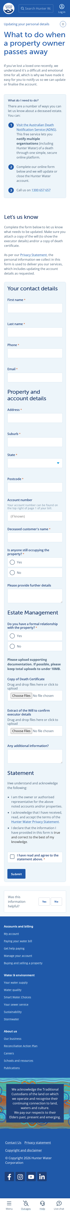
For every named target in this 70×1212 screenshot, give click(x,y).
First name (15, 300)
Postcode (14, 479)
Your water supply (16, 982)
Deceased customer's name (27, 529)
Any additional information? (28, 746)
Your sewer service (16, 1004)
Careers (9, 1053)
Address (13, 410)
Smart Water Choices (17, 997)
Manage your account (18, 955)
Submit (16, 874)
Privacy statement (37, 1142)
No (19, 573)
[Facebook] (9, 1176)
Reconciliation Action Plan (21, 1046)
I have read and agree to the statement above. (38, 857)
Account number (19, 500)
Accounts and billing (18, 926)
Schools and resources (18, 1060)
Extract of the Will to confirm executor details (28, 712)
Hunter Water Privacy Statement (35, 822)
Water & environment (19, 975)
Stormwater (11, 1019)
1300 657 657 (41, 190)
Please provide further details (29, 585)
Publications (12, 1068)
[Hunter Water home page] (8, 8)
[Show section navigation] (63, 24)
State (11, 455)
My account (11, 934)
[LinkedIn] (42, 1176)
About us (10, 1031)
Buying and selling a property (23, 963)
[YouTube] (31, 1176)
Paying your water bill (18, 941)
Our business (12, 1038)
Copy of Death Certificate (26, 679)
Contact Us (13, 1142)
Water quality (12, 990)
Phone (12, 345)
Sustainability (13, 1012)
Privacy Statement (33, 255)
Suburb (12, 434)
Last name (15, 324)
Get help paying (14, 948)
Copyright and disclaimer (23, 1150)
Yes (19, 562)
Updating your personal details (26, 24)
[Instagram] (20, 1176)
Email (11, 369)
